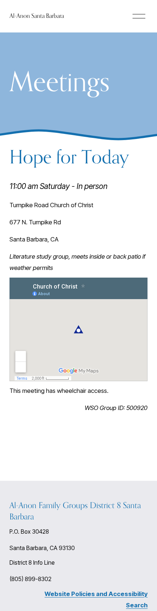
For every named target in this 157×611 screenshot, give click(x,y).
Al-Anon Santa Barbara (36, 15)
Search (137, 605)
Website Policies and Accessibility (96, 594)
